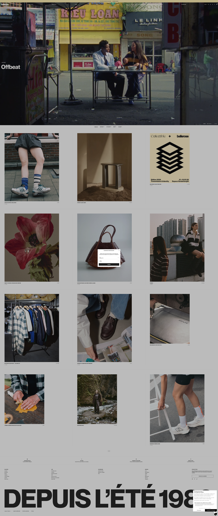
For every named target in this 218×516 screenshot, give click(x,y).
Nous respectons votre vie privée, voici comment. (201, 500)
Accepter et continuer (211, 510)
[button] (215, 514)
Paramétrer (199, 510)
